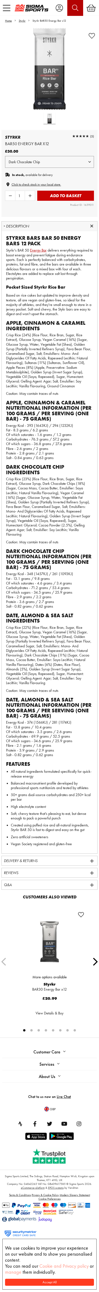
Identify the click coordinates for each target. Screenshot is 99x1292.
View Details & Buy (49, 1013)
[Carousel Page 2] (31, 1030)
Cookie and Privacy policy (64, 1266)
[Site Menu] (6, 8)
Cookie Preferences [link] (49, 1199)
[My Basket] (91, 8)
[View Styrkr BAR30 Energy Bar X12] (49, 941)
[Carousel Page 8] (74, 1030)
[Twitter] (49, 1124)
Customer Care (46, 1052)
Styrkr (22, 21)
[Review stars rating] (80, 136)
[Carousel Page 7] (67, 1030)
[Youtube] (64, 1124)
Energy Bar (38, 250)
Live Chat (64, 1096)
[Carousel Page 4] (46, 1030)
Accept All (50, 1282)
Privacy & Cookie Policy (45, 1195)
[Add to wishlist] (92, 36)
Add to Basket (65, 195)
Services (46, 1064)
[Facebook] (35, 1124)
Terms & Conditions (20, 1195)
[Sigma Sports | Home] (31, 7)
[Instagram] (79, 1124)
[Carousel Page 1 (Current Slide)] (24, 1030)
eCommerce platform (33, 1188)
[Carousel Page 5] (53, 1030)
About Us (47, 1076)
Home (8, 21)
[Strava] (20, 1124)
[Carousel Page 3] (38, 1030)
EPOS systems (56, 1188)
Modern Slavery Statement (75, 1195)
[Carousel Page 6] (60, 1030)
